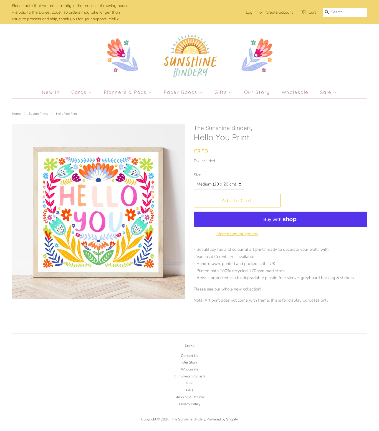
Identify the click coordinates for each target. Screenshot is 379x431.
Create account (279, 12)
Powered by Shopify (222, 419)
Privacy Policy (189, 404)
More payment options (237, 234)
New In (51, 92)
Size (197, 174)
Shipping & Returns (189, 397)
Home (16, 114)
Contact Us (189, 355)
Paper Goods (181, 92)
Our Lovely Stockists (189, 376)
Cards (79, 92)
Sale (326, 92)
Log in (251, 12)
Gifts (221, 92)
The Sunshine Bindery (188, 419)
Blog (189, 383)
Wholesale (295, 92)
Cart (312, 12)
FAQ (189, 390)
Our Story (257, 92)
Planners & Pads (126, 92)
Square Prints (38, 114)
